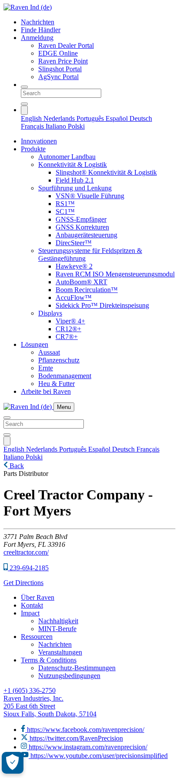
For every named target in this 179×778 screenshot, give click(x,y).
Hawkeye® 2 (74, 266)
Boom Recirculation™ (87, 289)
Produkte (33, 149)
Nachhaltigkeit (58, 621)
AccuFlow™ (74, 297)
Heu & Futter (56, 383)
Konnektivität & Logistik (72, 164)
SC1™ (65, 211)
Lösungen (34, 344)
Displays (50, 313)
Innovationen (39, 141)
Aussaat (49, 352)
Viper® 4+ (70, 321)
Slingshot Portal (60, 69)
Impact (30, 613)
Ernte (45, 368)
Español (117, 118)
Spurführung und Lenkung (75, 188)
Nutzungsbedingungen (69, 675)
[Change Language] (24, 110)
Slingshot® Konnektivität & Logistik (106, 172)
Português (91, 118)
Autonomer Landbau (67, 156)
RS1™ (65, 203)
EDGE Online (58, 53)
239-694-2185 (28, 568)
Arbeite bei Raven (46, 391)
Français (33, 126)
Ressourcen (37, 636)
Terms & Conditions (48, 660)
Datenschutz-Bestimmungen (77, 668)
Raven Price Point (63, 61)
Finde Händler (40, 29)
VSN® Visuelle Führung (90, 195)
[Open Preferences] (12, 763)
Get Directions (23, 582)
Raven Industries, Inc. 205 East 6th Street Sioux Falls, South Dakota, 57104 (49, 706)
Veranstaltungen (60, 652)
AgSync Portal (58, 76)
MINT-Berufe (57, 628)
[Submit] (24, 104)
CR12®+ (68, 328)
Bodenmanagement (64, 375)
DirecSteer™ (74, 242)
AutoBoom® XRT (81, 282)
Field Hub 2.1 (75, 180)
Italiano (57, 126)
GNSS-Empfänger (81, 219)
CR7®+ (67, 336)
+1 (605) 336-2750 (29, 690)
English (32, 118)
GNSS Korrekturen (82, 227)
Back (16, 465)
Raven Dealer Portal (66, 45)
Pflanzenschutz (59, 360)
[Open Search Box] (24, 87)
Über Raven (37, 597)
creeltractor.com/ (26, 552)
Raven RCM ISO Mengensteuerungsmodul (115, 274)
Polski (76, 126)
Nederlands (59, 118)
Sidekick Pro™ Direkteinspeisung (102, 305)
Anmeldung (37, 37)
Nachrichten (37, 22)
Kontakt (32, 605)
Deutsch (140, 118)
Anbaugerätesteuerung (86, 235)
